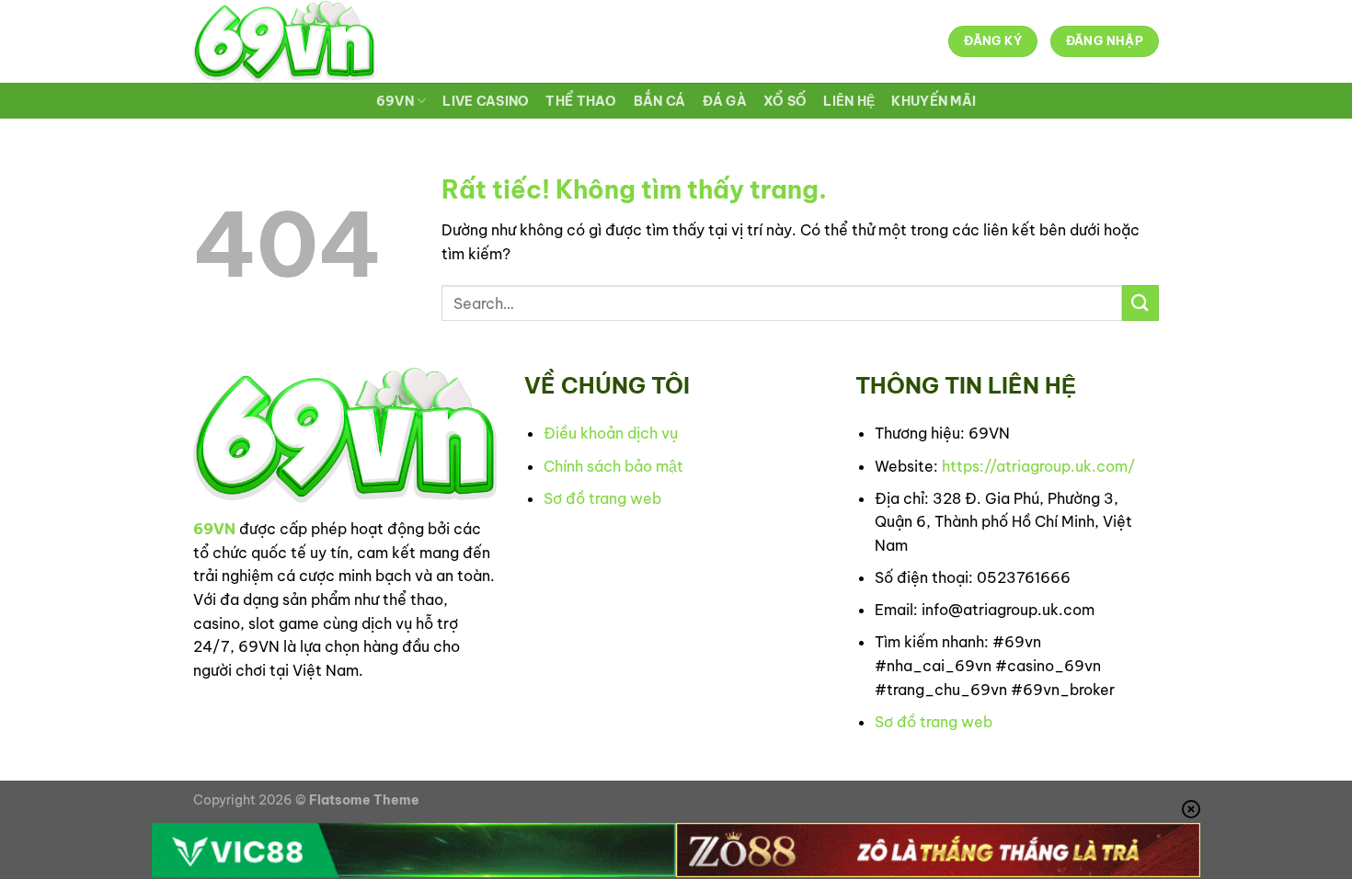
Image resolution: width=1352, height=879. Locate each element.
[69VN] (284, 41)
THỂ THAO (580, 101)
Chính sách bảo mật (613, 466)
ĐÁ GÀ (725, 101)
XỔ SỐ (785, 101)
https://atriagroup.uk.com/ (1038, 466)
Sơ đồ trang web (602, 498)
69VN (395, 101)
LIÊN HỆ (849, 101)
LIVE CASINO (485, 101)
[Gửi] (1140, 303)
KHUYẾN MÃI (933, 101)
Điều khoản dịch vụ (611, 433)
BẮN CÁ (660, 101)
